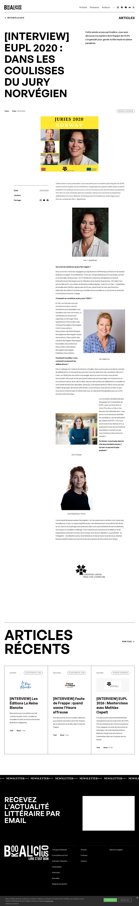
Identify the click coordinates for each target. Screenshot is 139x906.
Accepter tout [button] (110, 900)
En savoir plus (48, 901)
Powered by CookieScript (12, 903)
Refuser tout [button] (125, 900)
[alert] (69, 901)
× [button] (137, 898)
